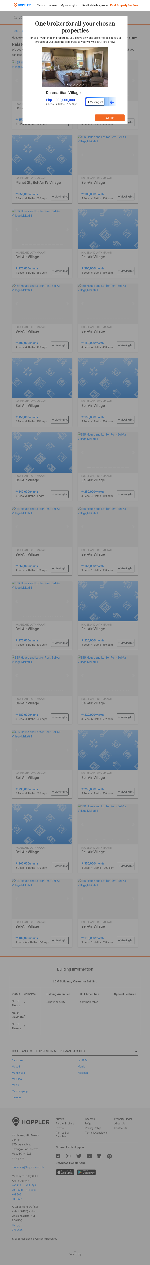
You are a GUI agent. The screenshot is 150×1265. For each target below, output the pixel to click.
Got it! (110, 118)
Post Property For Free (124, 5)
